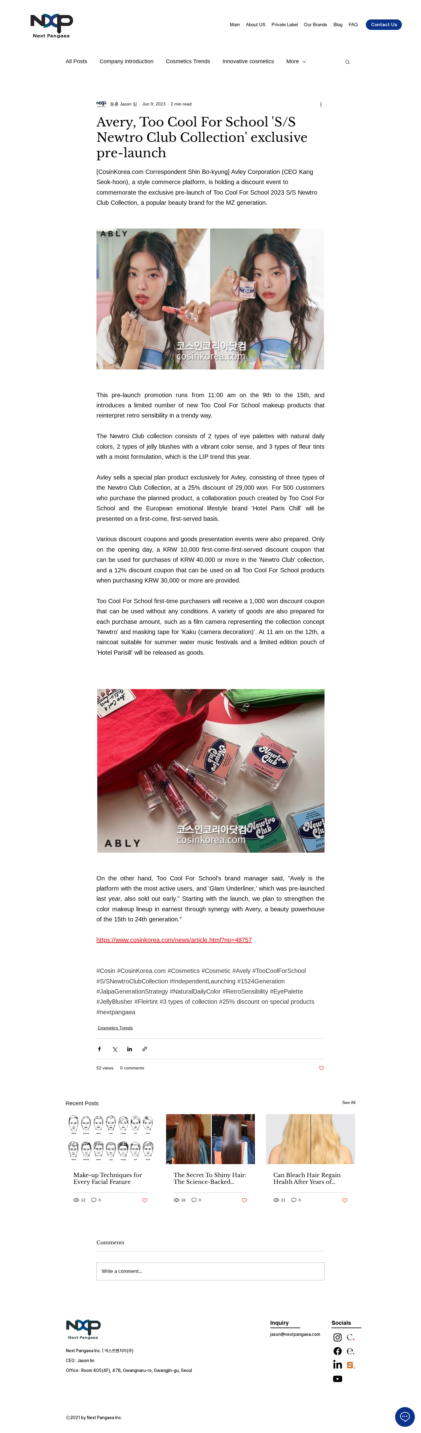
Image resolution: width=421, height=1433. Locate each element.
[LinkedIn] (337, 1365)
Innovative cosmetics (248, 61)
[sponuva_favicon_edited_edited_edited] (350, 1365)
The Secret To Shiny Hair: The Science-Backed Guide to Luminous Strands (210, 1178)
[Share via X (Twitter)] (114, 1049)
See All (348, 1102)
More (292, 61)
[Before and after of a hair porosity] (210, 1139)
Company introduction (126, 61)
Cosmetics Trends (188, 61)
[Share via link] (145, 1049)
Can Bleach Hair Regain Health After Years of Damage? (307, 1178)
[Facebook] (337, 1351)
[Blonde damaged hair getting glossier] (310, 1139)
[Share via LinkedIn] (130, 1049)
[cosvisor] (350, 1337)
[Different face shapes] (110, 1139)
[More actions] (321, 104)
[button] (347, 61)
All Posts (76, 61)
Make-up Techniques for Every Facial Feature (107, 1178)
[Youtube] (337, 1378)
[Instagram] (337, 1337)
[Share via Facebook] (99, 1049)
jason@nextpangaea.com (295, 1334)
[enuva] (350, 1351)
